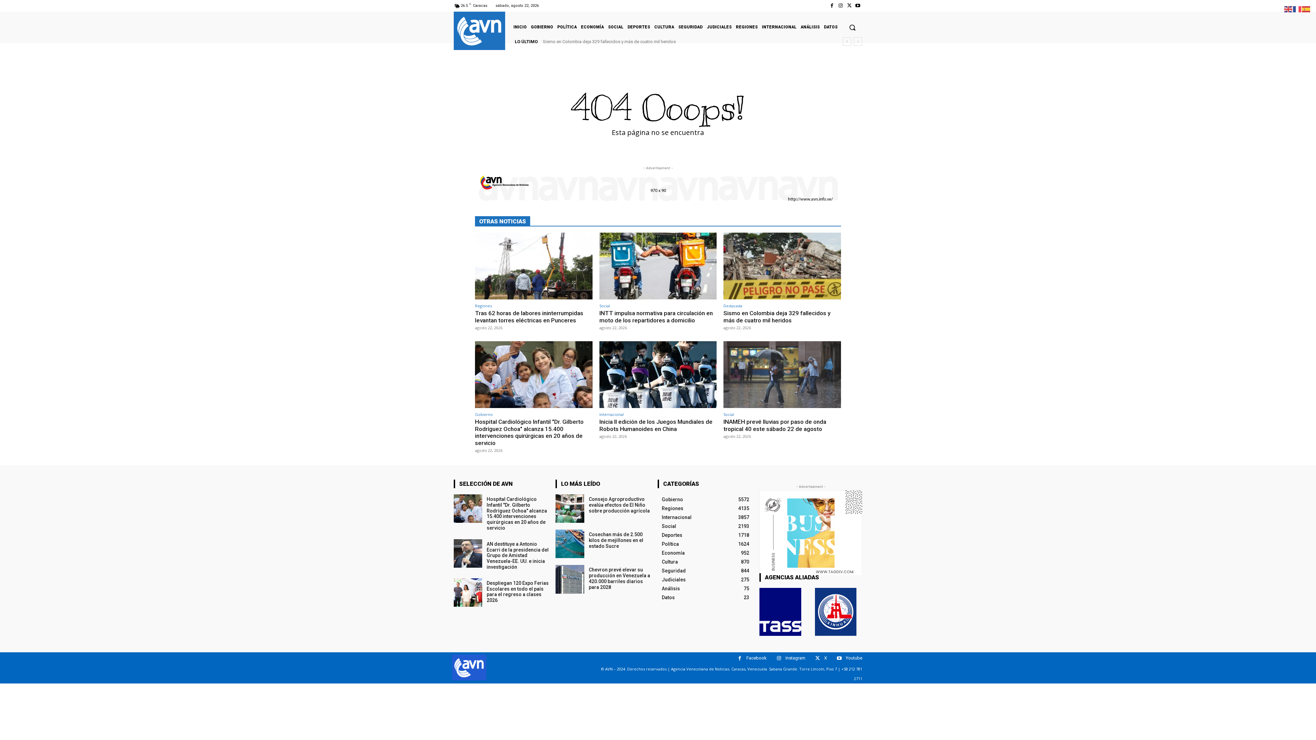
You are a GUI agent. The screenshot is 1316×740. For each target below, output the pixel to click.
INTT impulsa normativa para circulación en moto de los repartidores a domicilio (656, 316)
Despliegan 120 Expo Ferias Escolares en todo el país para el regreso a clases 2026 (518, 591)
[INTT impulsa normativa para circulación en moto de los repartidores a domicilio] (658, 266)
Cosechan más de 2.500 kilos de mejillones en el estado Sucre (616, 540)
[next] (858, 41)
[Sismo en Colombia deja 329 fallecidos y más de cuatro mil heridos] (782, 266)
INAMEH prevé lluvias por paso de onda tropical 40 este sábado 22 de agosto (774, 425)
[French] (1297, 9)
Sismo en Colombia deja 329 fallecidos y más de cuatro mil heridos (609, 41)
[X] (849, 5)
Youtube (854, 658)
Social (604, 306)
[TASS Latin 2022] (780, 612)
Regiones (483, 306)
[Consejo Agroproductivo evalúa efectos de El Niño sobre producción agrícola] (570, 508)
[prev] (847, 41)
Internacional (611, 414)
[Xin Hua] (836, 612)
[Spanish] (1306, 9)
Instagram (795, 658)
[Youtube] (858, 5)
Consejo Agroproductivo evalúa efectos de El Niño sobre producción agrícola (619, 505)
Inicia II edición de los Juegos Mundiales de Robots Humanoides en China (655, 425)
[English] (1288, 9)
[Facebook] (832, 5)
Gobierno (484, 414)
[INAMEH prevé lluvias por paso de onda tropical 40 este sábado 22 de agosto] (782, 374)
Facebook (756, 658)
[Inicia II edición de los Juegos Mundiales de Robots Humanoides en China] (658, 374)
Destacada (732, 306)
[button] (852, 27)
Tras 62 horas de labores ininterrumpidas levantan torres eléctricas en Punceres (529, 316)
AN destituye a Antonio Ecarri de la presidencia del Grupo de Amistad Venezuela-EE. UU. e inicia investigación (518, 555)
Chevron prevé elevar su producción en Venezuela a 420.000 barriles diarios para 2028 (619, 578)
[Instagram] (840, 5)
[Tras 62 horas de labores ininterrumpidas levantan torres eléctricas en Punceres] (534, 266)
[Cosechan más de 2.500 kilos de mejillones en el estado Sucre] (570, 544)
